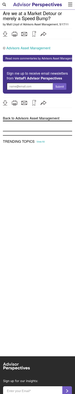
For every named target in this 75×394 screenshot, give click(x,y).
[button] (5, 34)
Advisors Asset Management (40, 24)
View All (41, 141)
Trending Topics (19, 141)
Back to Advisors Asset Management (31, 118)
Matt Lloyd (13, 24)
